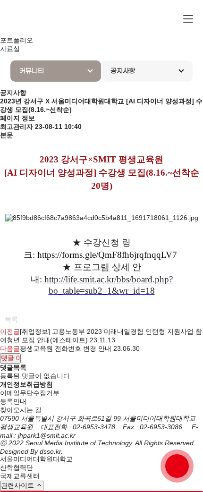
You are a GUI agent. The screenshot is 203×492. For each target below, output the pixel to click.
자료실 (10, 48)
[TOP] (177, 466)
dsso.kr (50, 451)
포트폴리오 (16, 40)
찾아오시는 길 (21, 410)
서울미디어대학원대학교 (36, 459)
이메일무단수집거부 (29, 393)
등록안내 (13, 401)
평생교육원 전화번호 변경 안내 (65, 348)
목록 (11, 319)
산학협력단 (16, 467)
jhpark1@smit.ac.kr (47, 435)
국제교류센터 (20, 476)
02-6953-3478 (94, 427)
